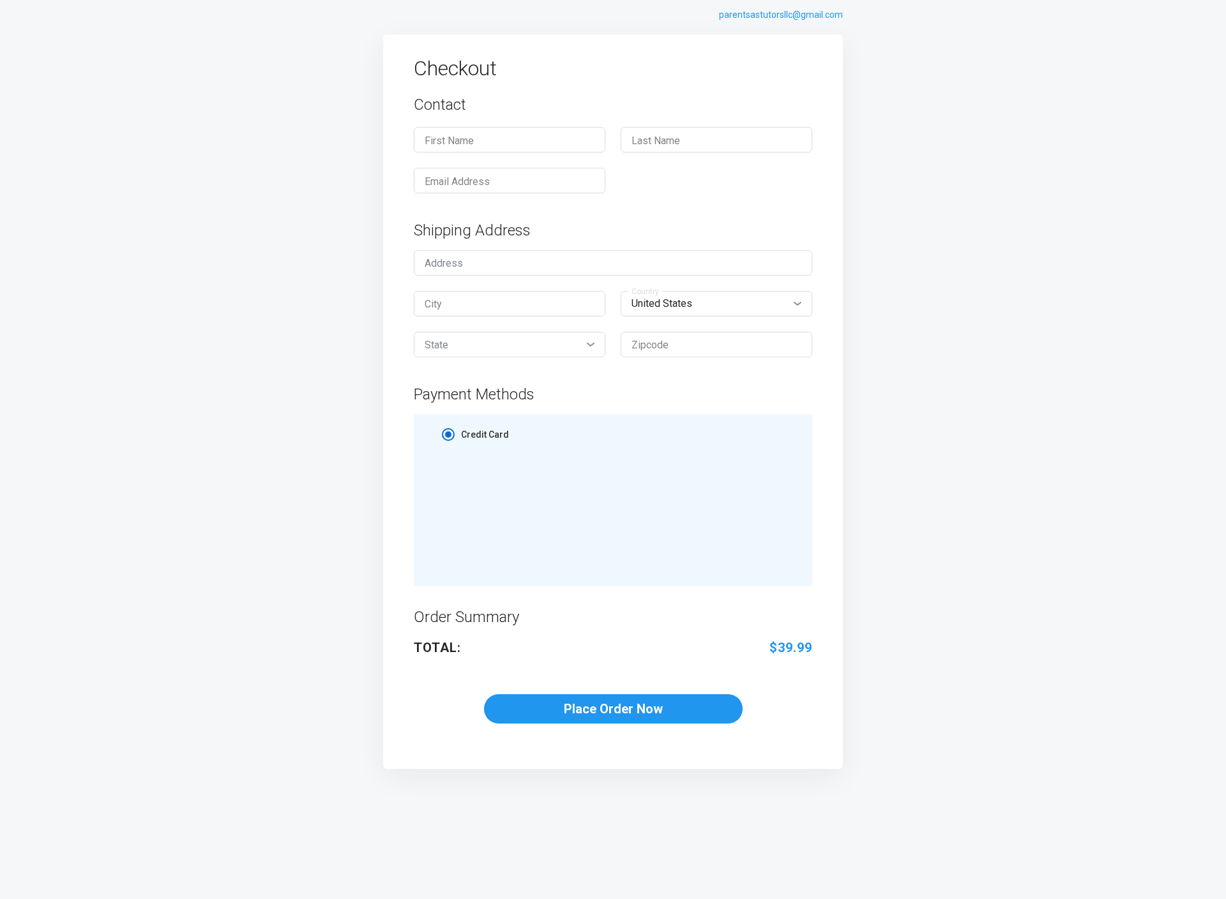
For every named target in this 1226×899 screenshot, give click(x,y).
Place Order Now (613, 709)
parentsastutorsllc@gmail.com (781, 15)
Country (645, 291)
